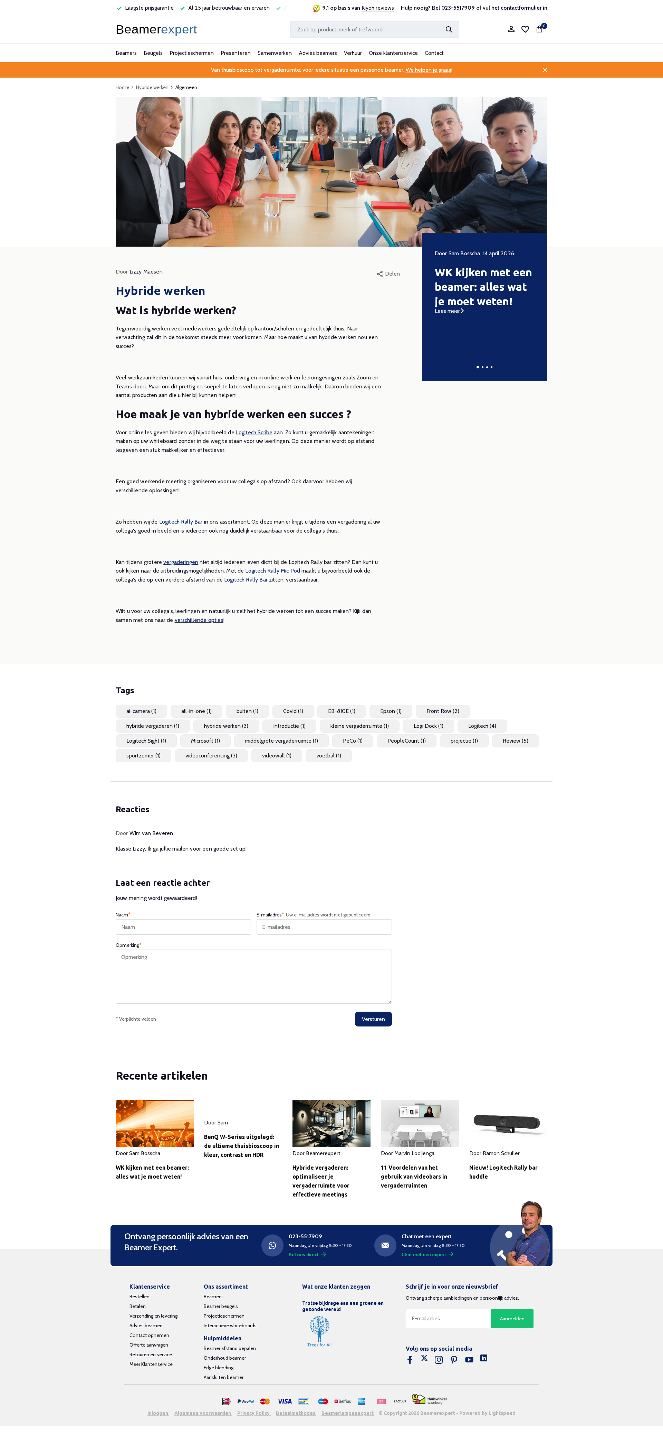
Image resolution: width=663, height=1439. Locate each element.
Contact (434, 53)
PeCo (353, 740)
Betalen (137, 1306)
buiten (247, 711)
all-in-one (196, 711)
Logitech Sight (146, 740)
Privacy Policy (254, 1413)
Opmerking (129, 945)
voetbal (328, 755)
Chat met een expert (424, 1254)
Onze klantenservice (393, 53)
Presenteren (236, 53)
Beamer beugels (221, 1306)
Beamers (126, 53)
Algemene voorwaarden (203, 1413)
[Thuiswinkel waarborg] (429, 1399)
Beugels (153, 53)
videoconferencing (211, 755)
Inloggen (158, 1413)
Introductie (289, 726)
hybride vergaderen (152, 726)
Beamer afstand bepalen (230, 1348)
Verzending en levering (153, 1316)
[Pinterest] (454, 1360)
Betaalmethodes (296, 1413)
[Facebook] (410, 1360)
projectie (464, 740)
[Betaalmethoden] (226, 1402)
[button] (477, 367)
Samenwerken (275, 53)
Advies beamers (318, 53)
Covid (293, 711)
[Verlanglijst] (525, 29)
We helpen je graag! (429, 70)
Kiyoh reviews (378, 7)
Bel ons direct (304, 1254)
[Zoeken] (449, 29)
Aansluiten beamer (223, 1377)
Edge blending (218, 1367)
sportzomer (143, 755)
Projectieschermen (192, 53)
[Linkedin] (483, 1360)
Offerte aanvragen (148, 1345)
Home (122, 87)
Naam (123, 914)
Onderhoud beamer (225, 1358)
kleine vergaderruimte (359, 726)
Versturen (373, 1019)
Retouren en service (150, 1354)
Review (515, 740)
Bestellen (139, 1296)
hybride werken (226, 726)
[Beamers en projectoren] (158, 29)
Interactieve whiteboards (230, 1325)
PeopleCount (406, 740)
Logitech (482, 726)
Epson (391, 711)
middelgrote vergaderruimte (281, 740)
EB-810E (341, 711)
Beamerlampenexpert (347, 1413)
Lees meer (447, 311)
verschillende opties (199, 620)
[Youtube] (469, 1360)
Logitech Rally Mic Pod (272, 570)
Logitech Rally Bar (181, 521)
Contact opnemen (149, 1335)
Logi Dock (428, 726)
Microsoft (205, 740)
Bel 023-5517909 (453, 7)
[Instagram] (439, 1360)
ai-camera (141, 711)
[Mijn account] (511, 29)
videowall (276, 755)
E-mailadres (314, 914)
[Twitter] (424, 1360)
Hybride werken (152, 87)
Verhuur (353, 53)
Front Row (442, 711)
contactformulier (521, 7)
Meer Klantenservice (151, 1364)
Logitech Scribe (254, 432)
